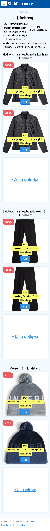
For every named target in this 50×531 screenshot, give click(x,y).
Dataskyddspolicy (8, 525)
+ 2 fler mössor (25, 489)
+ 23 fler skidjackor (25, 179)
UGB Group (29, 521)
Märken (24, 12)
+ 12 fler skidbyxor (25, 336)
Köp (25, 101)
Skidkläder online (20, 3)
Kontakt (22, 525)
